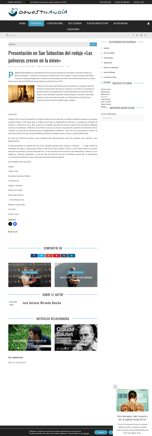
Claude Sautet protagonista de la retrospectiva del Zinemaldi (76, 342)
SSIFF (93, 44)
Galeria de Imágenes (122, 2)
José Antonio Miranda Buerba (52, 66)
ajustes (86, 433)
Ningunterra (105, 94)
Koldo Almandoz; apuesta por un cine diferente (29, 342)
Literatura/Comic (55, 23)
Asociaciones (73, 29)
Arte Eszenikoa (75, 23)
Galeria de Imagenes (111, 67)
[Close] (115, 386)
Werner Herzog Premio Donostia (41, 2)
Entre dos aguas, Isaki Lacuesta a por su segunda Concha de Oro (132, 418)
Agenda (22, 23)
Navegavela (105, 92)
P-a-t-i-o (104, 97)
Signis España (106, 104)
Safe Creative (106, 102)
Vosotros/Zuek (105, 2)
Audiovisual (36, 23)
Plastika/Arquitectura (97, 23)
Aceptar (101, 432)
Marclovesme (106, 89)
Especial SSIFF (139, 2)
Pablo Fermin (105, 99)
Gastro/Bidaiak (120, 23)
